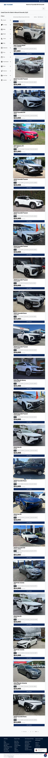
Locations (43, 1)
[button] (43, 8)
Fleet (15, 748)
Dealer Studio (11, 756)
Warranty (27, 745)
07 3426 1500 (7, 8)
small (5, 742)
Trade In (16, 749)
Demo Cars (16, 742)
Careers (37, 744)
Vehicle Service (28, 741)
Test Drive (16, 751)
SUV (5, 741)
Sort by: (35, 17)
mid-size (5, 745)
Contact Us (37, 745)
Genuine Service (28, 749)
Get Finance (29, 53)
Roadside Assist (28, 746)
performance (6, 744)
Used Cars (16, 744)
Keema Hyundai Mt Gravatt (35, 4)
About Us (37, 742)
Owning (26, 748)
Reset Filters (16, 21)
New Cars (16, 741)
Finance (16, 746)
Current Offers (17, 745)
